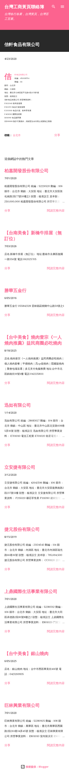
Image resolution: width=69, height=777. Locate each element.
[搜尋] (53, 6)
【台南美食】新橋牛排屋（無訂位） (33, 235)
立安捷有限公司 (19, 467)
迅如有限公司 (17, 405)
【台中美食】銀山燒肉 (26, 653)
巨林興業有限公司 (22, 705)
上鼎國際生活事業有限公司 (30, 591)
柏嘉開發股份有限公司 (26, 170)
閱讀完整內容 (56, 210)
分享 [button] (57, 135)
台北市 (17, 135)
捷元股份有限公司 (22, 529)
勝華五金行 (15, 290)
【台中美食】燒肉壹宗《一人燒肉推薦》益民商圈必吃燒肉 (33, 340)
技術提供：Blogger (37, 766)
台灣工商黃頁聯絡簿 (24, 6)
